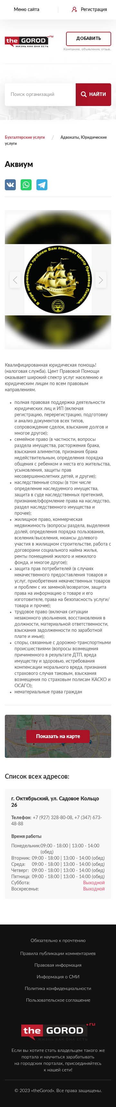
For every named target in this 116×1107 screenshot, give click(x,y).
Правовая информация (58, 965)
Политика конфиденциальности (58, 988)
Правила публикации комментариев (58, 953)
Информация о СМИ (58, 977)
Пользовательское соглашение (58, 1000)
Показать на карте (58, 736)
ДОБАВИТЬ (88, 39)
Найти (97, 94)
